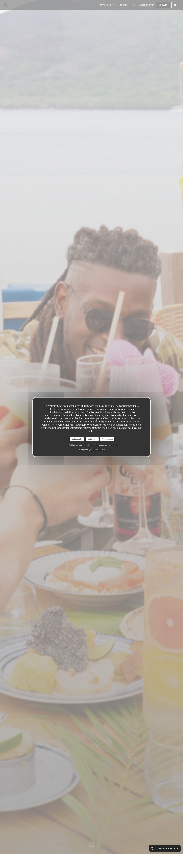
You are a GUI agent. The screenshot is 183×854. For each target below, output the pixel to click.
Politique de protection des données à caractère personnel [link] (92, 445)
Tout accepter (76, 439)
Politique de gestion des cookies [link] (92, 449)
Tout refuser (92, 439)
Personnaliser (107, 439)
